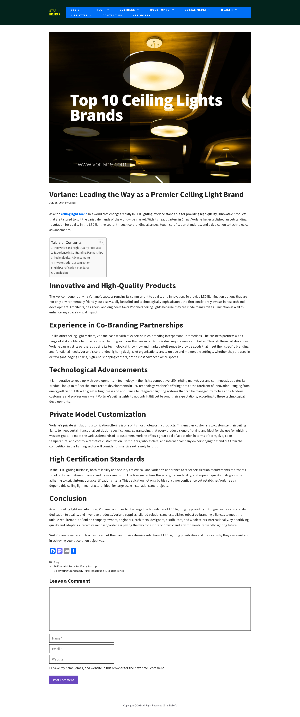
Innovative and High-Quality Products (77, 248)
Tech (100, 9)
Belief (76, 9)
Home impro (160, 9)
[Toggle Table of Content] (99, 242)
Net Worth (141, 15)
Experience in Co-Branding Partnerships (78, 252)
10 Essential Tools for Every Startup (75, 566)
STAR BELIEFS (54, 12)
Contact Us (112, 15)
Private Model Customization (72, 263)
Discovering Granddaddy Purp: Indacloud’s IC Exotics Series (89, 570)
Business (127, 9)
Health (227, 9)
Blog (57, 562)
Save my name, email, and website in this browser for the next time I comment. (109, 668)
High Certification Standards (72, 268)
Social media (195, 9)
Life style (79, 15)
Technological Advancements (72, 258)
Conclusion (61, 273)
